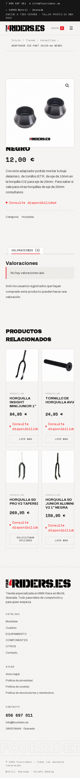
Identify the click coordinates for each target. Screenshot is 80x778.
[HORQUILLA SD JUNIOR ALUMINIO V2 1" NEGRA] (58, 466)
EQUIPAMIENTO (16, 633)
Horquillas (48, 40)
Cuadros (11, 627)
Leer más (25, 439)
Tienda (30, 40)
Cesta (57, 28)
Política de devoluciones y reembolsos (30, 692)
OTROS (11, 646)
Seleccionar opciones (26, 539)
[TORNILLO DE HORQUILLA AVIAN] (58, 365)
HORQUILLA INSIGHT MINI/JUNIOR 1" (23, 402)
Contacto (11, 652)
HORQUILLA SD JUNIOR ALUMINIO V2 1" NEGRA (61, 504)
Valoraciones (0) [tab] (25, 250)
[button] (67, 85)
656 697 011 (17, 3)
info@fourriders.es (46, 3)
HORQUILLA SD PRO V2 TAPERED (24, 502)
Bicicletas (12, 621)
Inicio (16, 40)
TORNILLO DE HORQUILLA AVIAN (62, 400)
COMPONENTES (17, 640)
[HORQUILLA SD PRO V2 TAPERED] (22, 466)
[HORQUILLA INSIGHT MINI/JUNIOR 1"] (22, 365)
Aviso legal (13, 674)
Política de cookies (17, 686)
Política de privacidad (19, 680)
